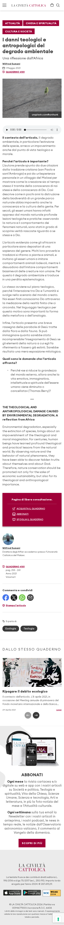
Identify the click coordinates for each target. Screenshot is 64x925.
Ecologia (10, 628)
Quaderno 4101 (15, 71)
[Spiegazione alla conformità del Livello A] (52, 893)
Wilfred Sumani (11, 63)
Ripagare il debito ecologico (25, 691)
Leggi (59, 710)
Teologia (28, 628)
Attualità (12, 23)
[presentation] (28, 715)
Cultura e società (18, 31)
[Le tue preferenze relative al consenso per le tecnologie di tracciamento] (58, 919)
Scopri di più (32, 843)
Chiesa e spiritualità (41, 23)
